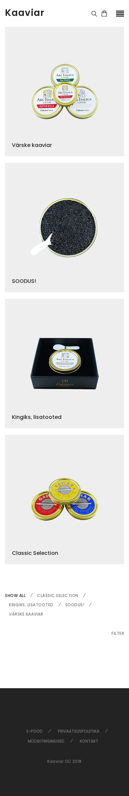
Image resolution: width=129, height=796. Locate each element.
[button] (117, 633)
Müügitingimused (46, 741)
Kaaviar (24, 13)
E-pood (34, 731)
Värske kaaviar (26, 614)
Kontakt (89, 741)
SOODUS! (75, 605)
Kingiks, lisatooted (31, 605)
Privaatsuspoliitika (78, 731)
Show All (15, 595)
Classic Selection (57, 595)
